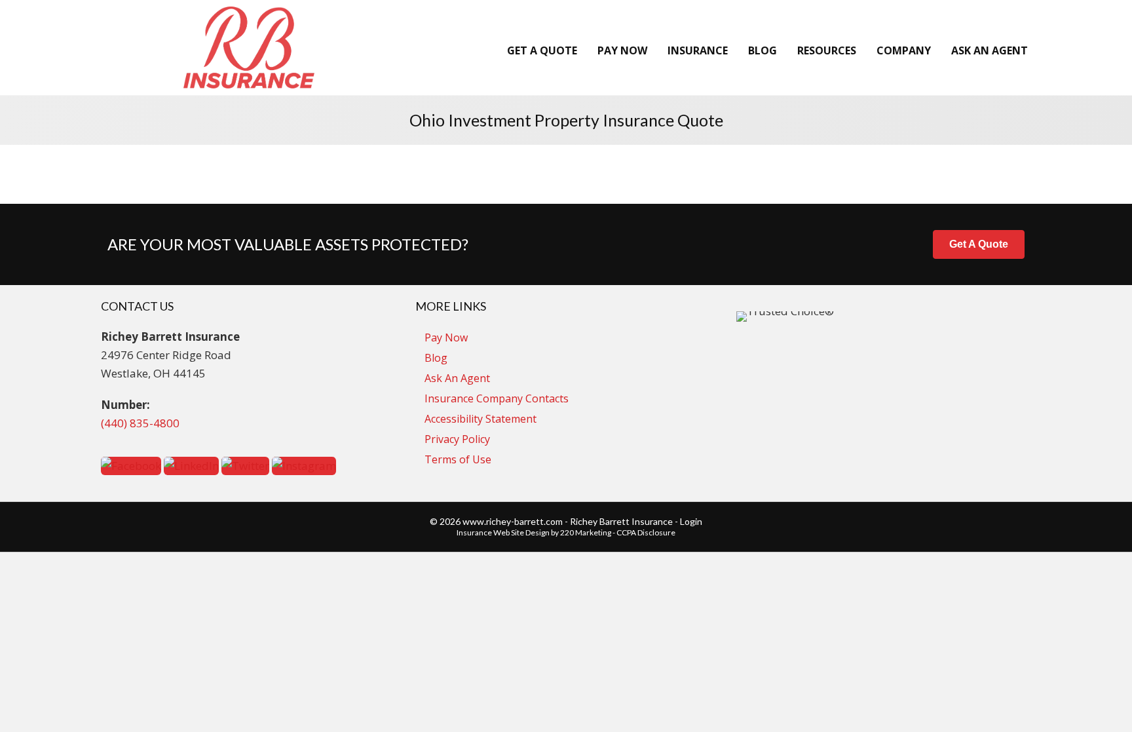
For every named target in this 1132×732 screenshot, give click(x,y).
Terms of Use (457, 459)
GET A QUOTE (542, 50)
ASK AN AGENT (989, 50)
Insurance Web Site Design (503, 532)
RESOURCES (826, 50)
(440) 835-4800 (140, 423)
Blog (435, 358)
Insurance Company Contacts (496, 398)
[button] (979, 244)
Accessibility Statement (480, 419)
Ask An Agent (457, 378)
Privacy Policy (457, 439)
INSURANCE (698, 50)
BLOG (762, 50)
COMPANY (904, 50)
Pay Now (446, 337)
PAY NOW (622, 50)
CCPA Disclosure (645, 532)
